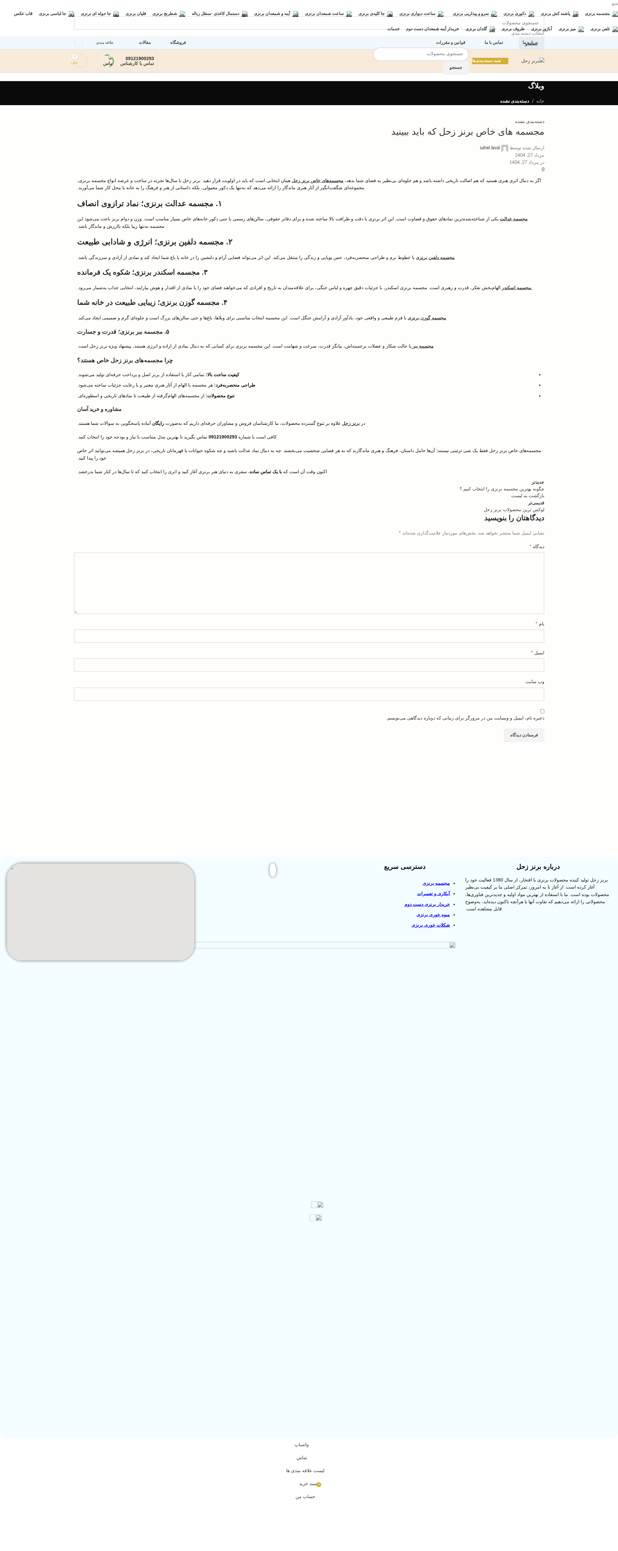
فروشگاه (178, 43)
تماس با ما (494, 43)
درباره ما (530, 43)
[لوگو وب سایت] (532, 60)
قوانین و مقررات (450, 43)
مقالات (145, 43)
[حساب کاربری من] (78, 42)
